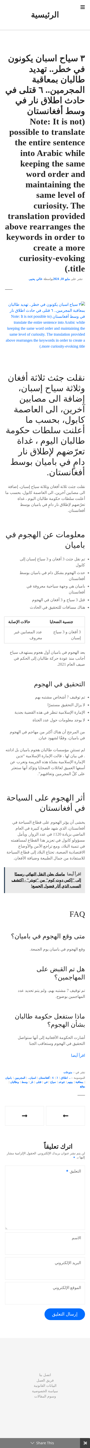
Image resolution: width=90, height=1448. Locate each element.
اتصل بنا (45, 1375)
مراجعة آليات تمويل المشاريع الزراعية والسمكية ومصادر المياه (24, 1116)
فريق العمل (45, 1380)
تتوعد (61, 1081)
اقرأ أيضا (78, 1055)
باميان (8, 1077)
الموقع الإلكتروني (67, 1288)
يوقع (82, 1086)
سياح (53, 1081)
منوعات (68, 1072)
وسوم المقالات (45, 1396)
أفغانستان (44, 1077)
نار (31, 1081)
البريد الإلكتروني (68, 1263)
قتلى (38, 1081)
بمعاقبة (79, 1081)
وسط (25, 1081)
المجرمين (20, 1077)
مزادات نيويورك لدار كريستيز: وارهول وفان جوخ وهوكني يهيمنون (65, 1116)
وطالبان (14, 1081)
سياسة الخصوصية (45, 1391)
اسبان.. (32, 1077)
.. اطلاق (65, 1077)
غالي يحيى (35, 278)
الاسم (76, 1238)
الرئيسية (45, 14)
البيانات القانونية (45, 1386)
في (46, 1081)
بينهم (70, 1081)
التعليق (77, 1171)
